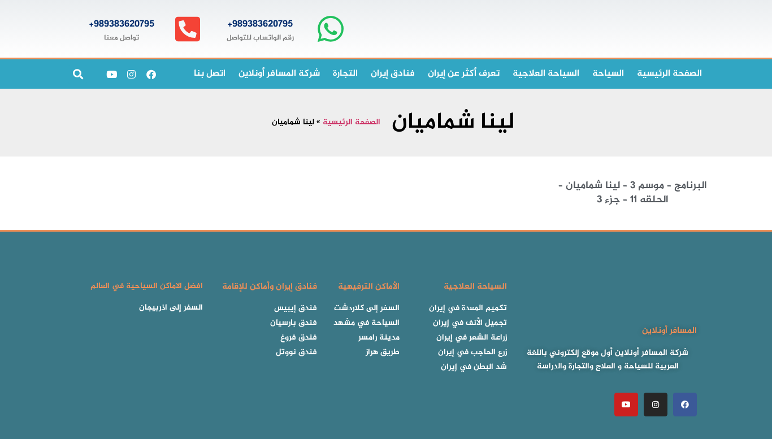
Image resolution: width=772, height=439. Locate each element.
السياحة (608, 73)
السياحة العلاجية (546, 73)
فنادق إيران (393, 73)
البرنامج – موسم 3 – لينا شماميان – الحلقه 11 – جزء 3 (632, 192)
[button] (77, 74)
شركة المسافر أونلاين (279, 73)
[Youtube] (111, 74)
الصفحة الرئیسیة (669, 73)
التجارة (345, 73)
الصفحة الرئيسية (351, 122)
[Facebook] (151, 74)
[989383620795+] (330, 29)
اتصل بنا (209, 73)
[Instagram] (131, 74)
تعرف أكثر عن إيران (464, 73)
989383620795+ (260, 24)
